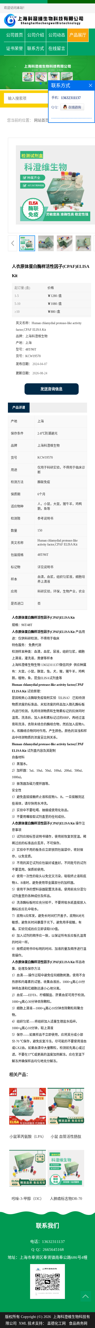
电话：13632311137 (47, 1242)
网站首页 (41, 120)
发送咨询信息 (51, 389)
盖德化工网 (56, 1323)
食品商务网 (78, 1323)
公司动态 (56, 35)
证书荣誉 (14, 48)
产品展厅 (77, 35)
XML (23, 1323)
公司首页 (14, 35)
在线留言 (56, 48)
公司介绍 (35, 35)
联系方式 (35, 48)
